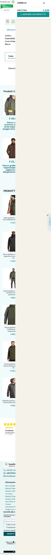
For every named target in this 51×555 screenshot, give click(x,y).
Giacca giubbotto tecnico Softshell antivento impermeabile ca (13, 329)
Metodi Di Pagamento (12, 496)
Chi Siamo (8, 494)
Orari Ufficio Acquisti (12, 502)
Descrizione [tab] (14, 68)
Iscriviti (11, 534)
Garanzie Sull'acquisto (13, 491)
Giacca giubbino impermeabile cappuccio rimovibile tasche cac (13, 256)
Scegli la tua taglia (11, 509)
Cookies (8, 504)
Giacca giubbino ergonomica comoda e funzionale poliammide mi (13, 293)
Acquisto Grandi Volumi (13, 499)
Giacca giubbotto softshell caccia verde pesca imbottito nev (13, 366)
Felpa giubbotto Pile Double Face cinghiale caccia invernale (13, 219)
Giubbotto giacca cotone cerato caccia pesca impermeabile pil (13, 401)
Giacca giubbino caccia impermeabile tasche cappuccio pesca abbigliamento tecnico (13, 168)
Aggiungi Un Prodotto (34, 14)
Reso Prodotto (10, 486)
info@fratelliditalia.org (15, 476)
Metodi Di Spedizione (12, 488)
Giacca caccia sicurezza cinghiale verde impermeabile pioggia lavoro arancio (13, 125)
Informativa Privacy (12, 507)
